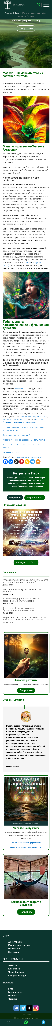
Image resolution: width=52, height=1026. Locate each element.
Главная (8, 13)
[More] (38, 461)
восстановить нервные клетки (34, 417)
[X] (16, 461)
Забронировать (34, 497)
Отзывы (12, 999)
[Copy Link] (27, 461)
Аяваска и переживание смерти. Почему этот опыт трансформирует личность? (26, 516)
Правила (12, 995)
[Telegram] (32, 461)
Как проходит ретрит (19, 945)
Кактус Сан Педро (17, 975)
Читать (26, 551)
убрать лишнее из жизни (14, 419)
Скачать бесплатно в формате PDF (26, 842)
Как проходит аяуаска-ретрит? (16, 435)
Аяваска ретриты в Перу (26, 20)
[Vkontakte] (10, 461)
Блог (17, 13)
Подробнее (26, 28)
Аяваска (12, 965)
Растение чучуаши (11, 452)
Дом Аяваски (15, 942)
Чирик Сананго (16, 972)
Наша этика (14, 948)
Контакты (13, 952)
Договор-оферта (26, 1015)
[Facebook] (5, 461)
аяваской (19, 389)
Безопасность (15, 992)
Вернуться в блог (26, 562)
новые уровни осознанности (28, 457)
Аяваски (27, 262)
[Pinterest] (21, 461)
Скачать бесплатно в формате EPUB (26, 847)
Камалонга (14, 968)
